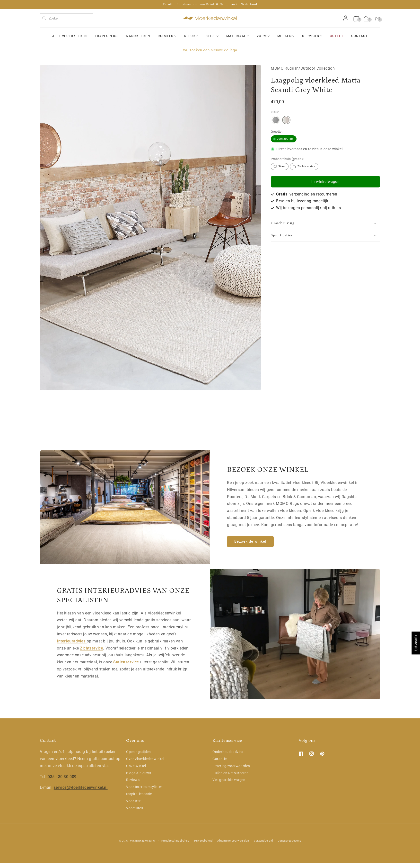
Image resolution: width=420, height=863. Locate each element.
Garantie (219, 759)
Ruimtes (166, 36)
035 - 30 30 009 (62, 776)
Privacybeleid (203, 840)
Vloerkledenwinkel (142, 841)
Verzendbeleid (263, 840)
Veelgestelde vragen (228, 780)
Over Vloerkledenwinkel (145, 759)
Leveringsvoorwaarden (231, 766)
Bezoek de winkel (250, 541)
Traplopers (106, 36)
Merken (284, 36)
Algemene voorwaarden (233, 840)
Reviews (133, 780)
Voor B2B (134, 801)
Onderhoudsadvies (227, 752)
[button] (377, 18)
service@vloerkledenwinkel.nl (81, 787)
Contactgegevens (289, 840)
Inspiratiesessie (139, 794)
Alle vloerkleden (69, 36)
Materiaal (236, 36)
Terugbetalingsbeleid (175, 840)
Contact (359, 36)
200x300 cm (285, 138)
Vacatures (134, 808)
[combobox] (66, 18)
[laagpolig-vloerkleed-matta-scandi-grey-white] (286, 121)
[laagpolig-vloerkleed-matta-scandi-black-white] (275, 121)
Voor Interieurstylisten (144, 787)
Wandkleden (137, 36)
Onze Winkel (136, 766)
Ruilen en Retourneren (230, 773)
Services (310, 36)
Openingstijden (138, 752)
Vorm (262, 36)
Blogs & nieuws (138, 773)
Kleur (189, 36)
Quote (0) (416, 643)
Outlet (336, 36)
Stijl (211, 36)
